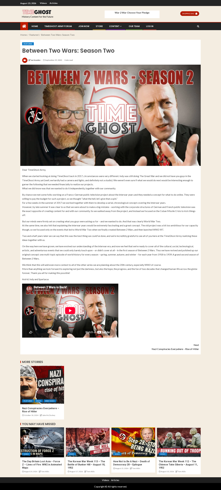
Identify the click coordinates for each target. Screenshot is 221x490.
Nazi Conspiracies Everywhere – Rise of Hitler (175, 346)
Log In (149, 26)
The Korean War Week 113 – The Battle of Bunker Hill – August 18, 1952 (86, 464)
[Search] (198, 26)
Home (35, 26)
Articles (54, 3)
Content (114, 26)
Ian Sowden (36, 60)
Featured (28, 44)
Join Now (83, 26)
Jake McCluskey (48, 415)
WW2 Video (50, 401)
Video (38, 401)
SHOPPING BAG (188, 14)
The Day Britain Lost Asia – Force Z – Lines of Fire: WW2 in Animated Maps (42, 464)
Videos (43, 3)
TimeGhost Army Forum (58, 26)
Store (99, 26)
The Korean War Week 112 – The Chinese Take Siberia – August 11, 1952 (178, 464)
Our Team (134, 26)
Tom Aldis (45, 471)
